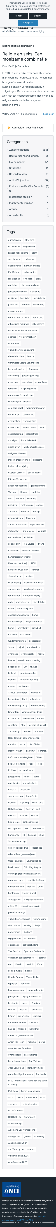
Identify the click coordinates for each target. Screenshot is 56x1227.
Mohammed (14, 343)
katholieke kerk (28, 440)
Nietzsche (35, 291)
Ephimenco (13, 835)
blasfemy (30, 750)
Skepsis (22, 1029)
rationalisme (38, 324)
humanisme (14, 246)
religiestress (32, 434)
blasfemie (13, 1003)
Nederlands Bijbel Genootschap (24, 738)
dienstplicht (38, 602)
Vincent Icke (32, 977)
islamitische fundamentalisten (23, 330)
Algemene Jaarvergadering (21, 1130)
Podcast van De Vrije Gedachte (26, 188)
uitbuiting (12, 505)
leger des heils (30, 783)
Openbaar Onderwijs (34, 951)
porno (42, 1042)
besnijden (25, 298)
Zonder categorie (19, 149)
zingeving (24, 802)
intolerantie (13, 718)
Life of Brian (34, 744)
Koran (40, 964)
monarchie (13, 427)
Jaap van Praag (16, 1068)
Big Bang (27, 932)
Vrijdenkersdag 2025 (18, 1155)
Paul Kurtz (41, 1074)
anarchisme (29, 531)
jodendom (13, 304)
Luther (40, 718)
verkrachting (29, 421)
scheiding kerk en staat (19, 401)
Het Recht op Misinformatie (21, 1117)
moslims (26, 304)
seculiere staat (15, 408)
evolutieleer (14, 421)
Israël (11, 608)
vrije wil (31, 886)
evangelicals (14, 1054)
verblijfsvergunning (17, 705)
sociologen (24, 686)
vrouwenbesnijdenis (32, 712)
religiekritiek (29, 246)
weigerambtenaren (35, 408)
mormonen (13, 382)
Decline (38, 15)
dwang (40, 544)
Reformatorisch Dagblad (20, 757)
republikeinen (37, 524)
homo (11, 628)
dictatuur (28, 537)
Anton (11, 1097)
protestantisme (15, 880)
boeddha (35, 492)
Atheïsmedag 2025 (17, 1162)
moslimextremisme (32, 589)
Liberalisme (14, 822)
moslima (23, 1009)
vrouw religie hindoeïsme (20, 1035)
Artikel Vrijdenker (19, 180)
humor (27, 776)
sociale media (15, 970)
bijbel (21, 647)
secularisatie (34, 472)
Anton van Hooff (16, 1042)
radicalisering (22, 602)
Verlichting (13, 375)
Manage (19, 15)
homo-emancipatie (30, 1091)
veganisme (13, 1104)
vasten (24, 1003)
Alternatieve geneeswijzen (21, 854)
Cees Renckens (15, 861)
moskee (29, 576)
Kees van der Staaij (17, 563)
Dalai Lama (37, 802)
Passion (19, 964)
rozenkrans (23, 1016)
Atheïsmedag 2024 (17, 1143)
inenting (12, 679)
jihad (41, 835)
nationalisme (14, 537)
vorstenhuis (14, 589)
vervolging (38, 317)
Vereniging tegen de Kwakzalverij (24, 873)
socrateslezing (15, 796)
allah (38, 278)
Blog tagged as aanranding (18, 45)
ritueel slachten (16, 356)
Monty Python (15, 750)
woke (20, 1097)
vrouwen (38, 731)
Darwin (23, 492)
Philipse (12, 770)
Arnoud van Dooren (17, 692)
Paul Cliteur (13, 272)
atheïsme (29, 240)
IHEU (33, 563)
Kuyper (34, 815)
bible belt (36, 628)
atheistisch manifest (18, 324)
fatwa (41, 654)
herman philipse (32, 265)
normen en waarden (18, 569)
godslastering (29, 272)
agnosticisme (14, 240)
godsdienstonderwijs (18, 615)
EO (25, 666)
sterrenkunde (14, 576)
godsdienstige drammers (20, 1074)
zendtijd (25, 511)
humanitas (13, 699)
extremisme (41, 382)
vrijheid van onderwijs (19, 919)
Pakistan (30, 518)
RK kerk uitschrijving (18, 466)
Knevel (33, 666)
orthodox (28, 278)
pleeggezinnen (15, 518)
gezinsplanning (37, 485)
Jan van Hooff (33, 809)
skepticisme (14, 925)
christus (12, 744)
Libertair (37, 1016)
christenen (29, 259)
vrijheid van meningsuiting (21, 350)
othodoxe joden (25, 608)
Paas (30, 764)
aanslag (27, 925)
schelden (12, 725)
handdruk (34, 1029)
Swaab (11, 647)
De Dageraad (14, 828)
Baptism (36, 1003)
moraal (11, 686)
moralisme (13, 550)
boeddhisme (14, 666)
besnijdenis (39, 298)
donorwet (25, 983)
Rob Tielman (35, 1061)
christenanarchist (17, 1022)
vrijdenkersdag (30, 1104)
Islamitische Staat (36, 880)
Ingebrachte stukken (21, 202)
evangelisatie (28, 654)
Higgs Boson (14, 938)
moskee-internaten (33, 582)
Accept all (28, 22)
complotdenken (16, 886)
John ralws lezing (17, 841)
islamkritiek (13, 414)
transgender (14, 1136)
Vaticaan (12, 492)
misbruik (12, 789)
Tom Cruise (28, 544)
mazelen (12, 634)
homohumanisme (17, 1061)
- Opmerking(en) (28, 114)
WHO (10, 498)
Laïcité (11, 1029)
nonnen (20, 498)
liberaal (11, 1009)
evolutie (24, 815)
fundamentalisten (17, 641)
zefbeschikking (30, 822)
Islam (34, 253)
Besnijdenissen (18, 174)
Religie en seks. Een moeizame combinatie (24, 56)
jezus (22, 744)
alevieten (27, 382)
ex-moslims (30, 938)
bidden (11, 1016)
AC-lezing (39, 1136)
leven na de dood (16, 990)
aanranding (13, 731)
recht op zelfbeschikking (20, 395)
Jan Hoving (28, 414)
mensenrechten (16, 311)
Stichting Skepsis (32, 867)
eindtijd (30, 964)
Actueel (13, 209)
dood (40, 886)
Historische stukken (20, 196)
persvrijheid (14, 932)
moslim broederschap (19, 460)
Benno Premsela (35, 1068)
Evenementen (17, 161)
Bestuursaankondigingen (24, 155)
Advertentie (16, 215)
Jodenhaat (13, 531)
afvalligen (13, 440)
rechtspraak (27, 505)
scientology (14, 544)
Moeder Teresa (15, 977)
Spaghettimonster (32, 996)
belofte (42, 957)
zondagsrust (14, 899)
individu (12, 802)
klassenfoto (36, 1009)
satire (36, 776)
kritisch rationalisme (18, 253)
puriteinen (13, 285)
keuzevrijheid (29, 893)
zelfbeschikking (30, 945)
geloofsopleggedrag (18, 848)
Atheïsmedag (14, 1123)
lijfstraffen (13, 712)
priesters (37, 460)
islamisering (14, 278)
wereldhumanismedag (29, 660)
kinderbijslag (14, 582)
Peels (39, 764)
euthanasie (13, 945)
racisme (32, 1042)
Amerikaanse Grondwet (19, 1048)
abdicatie (12, 511)
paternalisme (30, 1054)
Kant (24, 699)
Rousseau (33, 369)
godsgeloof (13, 996)
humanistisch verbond (19, 557)
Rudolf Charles (15, 1110)
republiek (12, 983)
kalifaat (32, 835)
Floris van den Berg (29, 679)
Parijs (37, 925)
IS (24, 835)
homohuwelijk (15, 621)
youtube (42, 531)
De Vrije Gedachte (18, 66)
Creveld (26, 731)
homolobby (23, 628)
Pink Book (13, 1091)
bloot (42, 1097)
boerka (30, 356)
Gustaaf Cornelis (16, 472)
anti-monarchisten (17, 524)
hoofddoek (13, 893)
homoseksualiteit (16, 369)
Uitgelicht (15, 167)
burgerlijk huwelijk (37, 725)
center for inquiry (31, 595)
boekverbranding (16, 764)
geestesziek (35, 641)
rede (10, 602)
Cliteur (39, 757)
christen (42, 750)
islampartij (36, 692)
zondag (36, 511)
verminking (38, 304)
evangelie (13, 654)
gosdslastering (15, 434)
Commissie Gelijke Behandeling (23, 362)
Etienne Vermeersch (18, 479)
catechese (36, 848)
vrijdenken (31, 1097)
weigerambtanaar (17, 453)
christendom (33, 647)
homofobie (31, 796)
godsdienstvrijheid (17, 291)
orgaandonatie (35, 990)
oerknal (35, 569)
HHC (27, 828)
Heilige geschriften (33, 899)
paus (42, 427)
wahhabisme (39, 919)
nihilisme (12, 298)
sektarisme (28, 718)
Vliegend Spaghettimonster (21, 957)
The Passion (14, 951)
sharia (39, 505)
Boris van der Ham (31, 550)
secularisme (14, 259)
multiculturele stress (33, 447)
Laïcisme (33, 1022)
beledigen (25, 789)
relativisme (35, 699)
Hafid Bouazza (15, 809)
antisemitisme (26, 770)
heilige (28, 970)
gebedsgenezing (30, 375)
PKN (23, 725)
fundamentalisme (30, 285)
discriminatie (14, 265)
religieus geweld (28, 388)
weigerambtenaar (34, 621)
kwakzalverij (14, 867)
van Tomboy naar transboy (21, 1149)
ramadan (12, 388)
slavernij (31, 498)
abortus (12, 337)
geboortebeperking (17, 485)
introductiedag (38, 705)
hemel (35, 615)
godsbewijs (13, 783)
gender (27, 1136)
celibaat (12, 815)
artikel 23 (12, 906)
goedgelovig (14, 776)
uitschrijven (14, 447)
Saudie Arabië (29, 427)
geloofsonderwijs (16, 912)
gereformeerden (28, 673)
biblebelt (12, 673)
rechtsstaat (14, 595)
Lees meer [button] (48, 114)
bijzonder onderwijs (30, 906)
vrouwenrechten (27, 337)
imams (11, 660)
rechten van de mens (18, 317)
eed (10, 964)
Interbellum (38, 828)
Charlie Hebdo (34, 861)
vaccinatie (25, 634)
